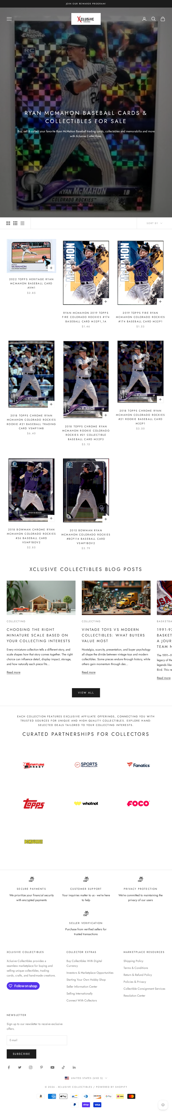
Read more (13, 672)
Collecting (16, 621)
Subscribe (21, 1054)
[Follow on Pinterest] (41, 1067)
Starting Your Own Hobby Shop (86, 980)
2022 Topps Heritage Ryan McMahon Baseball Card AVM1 (31, 283)
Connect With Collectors (81, 1000)
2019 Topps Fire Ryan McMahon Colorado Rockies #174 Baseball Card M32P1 (140, 317)
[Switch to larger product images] (8, 223)
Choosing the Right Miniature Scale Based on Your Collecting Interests (38, 635)
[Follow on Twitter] (20, 1067)
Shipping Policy (133, 961)
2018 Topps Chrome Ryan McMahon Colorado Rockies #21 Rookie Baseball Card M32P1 (140, 417)
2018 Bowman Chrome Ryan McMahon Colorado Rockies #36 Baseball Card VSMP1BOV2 (31, 536)
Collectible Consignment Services (144, 989)
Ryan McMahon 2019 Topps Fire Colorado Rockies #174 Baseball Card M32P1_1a (86, 317)
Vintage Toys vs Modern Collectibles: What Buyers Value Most (113, 635)
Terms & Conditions (136, 968)
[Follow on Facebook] (9, 1067)
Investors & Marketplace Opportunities (89, 973)
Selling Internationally (79, 993)
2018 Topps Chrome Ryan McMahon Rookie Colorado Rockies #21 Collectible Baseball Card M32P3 (86, 433)
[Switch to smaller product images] (15, 223)
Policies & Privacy (135, 982)
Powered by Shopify (111, 1087)
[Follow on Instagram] (31, 1067)
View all (86, 693)
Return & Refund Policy (138, 975)
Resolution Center (134, 995)
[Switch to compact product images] (22, 223)
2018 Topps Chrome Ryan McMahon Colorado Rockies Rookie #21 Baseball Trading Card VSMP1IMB (31, 422)
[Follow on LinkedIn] (74, 1067)
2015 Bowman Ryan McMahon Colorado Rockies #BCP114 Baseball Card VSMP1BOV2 (86, 537)
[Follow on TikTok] (63, 1067)
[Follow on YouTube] (52, 1067)
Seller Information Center (81, 986)
